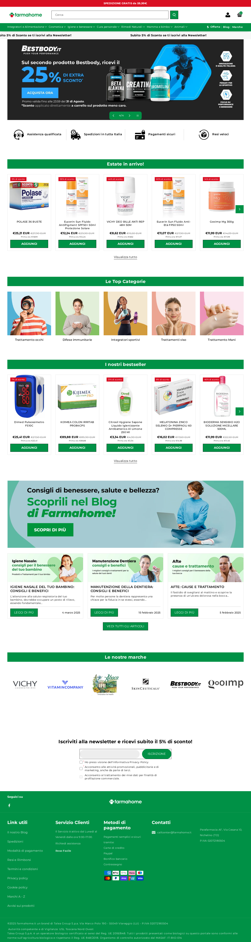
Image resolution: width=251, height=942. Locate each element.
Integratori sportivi (125, 340)
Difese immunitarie (77, 340)
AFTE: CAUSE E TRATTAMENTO (197, 587)
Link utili (17, 822)
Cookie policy (17, 887)
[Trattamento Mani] (222, 313)
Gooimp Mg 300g (222, 221)
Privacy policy (17, 878)
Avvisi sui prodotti (21, 905)
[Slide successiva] (130, 116)
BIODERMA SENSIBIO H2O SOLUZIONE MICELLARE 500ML (222, 425)
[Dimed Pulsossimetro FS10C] (29, 396)
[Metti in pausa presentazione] (138, 116)
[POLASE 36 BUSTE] (29, 196)
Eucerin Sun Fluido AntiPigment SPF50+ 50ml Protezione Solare (77, 225)
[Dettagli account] (228, 15)
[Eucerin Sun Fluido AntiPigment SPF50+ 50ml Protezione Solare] (77, 196)
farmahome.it (26, 923)
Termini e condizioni (22, 869)
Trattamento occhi (29, 340)
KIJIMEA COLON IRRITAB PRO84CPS (77, 423)
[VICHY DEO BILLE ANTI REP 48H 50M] (125, 196)
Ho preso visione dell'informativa (116, 762)
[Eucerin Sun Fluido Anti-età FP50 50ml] (173, 196)
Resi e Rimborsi (19, 860)
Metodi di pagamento (117, 825)
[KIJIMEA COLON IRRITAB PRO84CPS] (77, 396)
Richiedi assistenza (68, 843)
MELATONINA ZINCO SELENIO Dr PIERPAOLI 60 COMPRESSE (173, 425)
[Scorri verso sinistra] (11, 209)
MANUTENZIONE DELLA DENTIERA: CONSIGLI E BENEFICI (122, 589)
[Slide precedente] (113, 116)
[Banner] (25, 684)
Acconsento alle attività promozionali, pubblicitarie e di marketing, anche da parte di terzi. (122, 768)
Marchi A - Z (16, 896)
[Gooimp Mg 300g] (221, 196)
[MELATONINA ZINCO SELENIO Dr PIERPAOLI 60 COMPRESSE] (173, 396)
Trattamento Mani (222, 340)
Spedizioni (15, 841)
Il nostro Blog (17, 832)
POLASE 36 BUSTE (29, 221)
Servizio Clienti (72, 822)
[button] (240, 15)
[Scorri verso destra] (240, 209)
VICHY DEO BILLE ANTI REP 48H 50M (125, 223)
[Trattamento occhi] (29, 313)
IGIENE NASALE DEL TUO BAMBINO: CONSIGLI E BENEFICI (42, 589)
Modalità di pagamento (25, 850)
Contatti (161, 822)
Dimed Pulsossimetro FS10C (29, 423)
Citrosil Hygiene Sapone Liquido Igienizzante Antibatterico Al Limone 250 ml (125, 427)
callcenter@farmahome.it (174, 832)
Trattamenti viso (173, 340)
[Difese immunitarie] (77, 313)
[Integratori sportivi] (125, 313)
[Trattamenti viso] (174, 313)
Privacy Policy (139, 762)
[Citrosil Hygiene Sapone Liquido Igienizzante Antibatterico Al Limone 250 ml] (125, 396)
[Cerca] (174, 15)
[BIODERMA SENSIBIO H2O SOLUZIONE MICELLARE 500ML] (221, 396)
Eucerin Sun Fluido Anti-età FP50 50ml (174, 223)
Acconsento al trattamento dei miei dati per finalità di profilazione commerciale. (121, 777)
